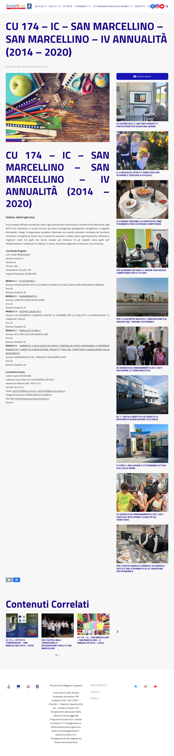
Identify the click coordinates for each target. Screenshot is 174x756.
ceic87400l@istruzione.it (24, 391)
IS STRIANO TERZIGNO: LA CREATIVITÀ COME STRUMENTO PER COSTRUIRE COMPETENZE (139, 223)
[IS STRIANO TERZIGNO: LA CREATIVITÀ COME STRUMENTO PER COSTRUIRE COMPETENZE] (142, 182)
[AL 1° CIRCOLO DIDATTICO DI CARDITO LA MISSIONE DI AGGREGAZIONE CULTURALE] (142, 377)
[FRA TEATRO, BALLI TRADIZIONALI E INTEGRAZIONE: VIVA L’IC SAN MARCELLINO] (58, 615)
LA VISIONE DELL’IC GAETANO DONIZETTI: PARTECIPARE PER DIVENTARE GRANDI (137, 125)
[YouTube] (162, 6)
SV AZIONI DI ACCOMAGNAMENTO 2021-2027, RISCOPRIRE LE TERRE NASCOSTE (139, 369)
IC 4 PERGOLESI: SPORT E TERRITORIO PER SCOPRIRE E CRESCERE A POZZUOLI (137, 174)
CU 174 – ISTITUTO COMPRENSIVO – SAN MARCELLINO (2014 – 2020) (20, 642)
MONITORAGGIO (98, 685)
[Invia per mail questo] (9, 580)
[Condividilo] (16, 580)
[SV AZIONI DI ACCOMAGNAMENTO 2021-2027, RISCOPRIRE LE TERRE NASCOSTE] (142, 328)
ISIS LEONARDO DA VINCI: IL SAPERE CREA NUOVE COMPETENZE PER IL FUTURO (141, 271)
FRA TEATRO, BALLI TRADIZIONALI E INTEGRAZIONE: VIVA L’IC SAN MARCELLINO (56, 644)
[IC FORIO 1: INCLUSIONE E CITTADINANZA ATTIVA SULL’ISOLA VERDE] (142, 426)
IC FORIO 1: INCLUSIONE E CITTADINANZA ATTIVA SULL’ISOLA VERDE (141, 467)
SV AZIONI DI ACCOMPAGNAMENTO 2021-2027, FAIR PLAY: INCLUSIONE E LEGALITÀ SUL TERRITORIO (140, 517)
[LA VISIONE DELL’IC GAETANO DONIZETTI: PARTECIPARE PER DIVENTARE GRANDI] (142, 84)
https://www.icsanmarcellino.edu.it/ (32, 398)
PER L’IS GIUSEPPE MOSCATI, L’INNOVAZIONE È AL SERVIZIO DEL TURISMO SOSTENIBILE (141, 320)
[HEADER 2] (20, 6)
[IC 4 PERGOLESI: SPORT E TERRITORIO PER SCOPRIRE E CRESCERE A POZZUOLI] (142, 133)
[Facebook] (136, 686)
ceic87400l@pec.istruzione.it (51, 391)
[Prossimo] (117, 632)
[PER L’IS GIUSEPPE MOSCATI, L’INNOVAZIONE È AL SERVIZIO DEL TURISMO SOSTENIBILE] (142, 279)
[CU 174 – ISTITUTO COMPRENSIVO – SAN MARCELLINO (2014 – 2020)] (22, 615)
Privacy (94, 698)
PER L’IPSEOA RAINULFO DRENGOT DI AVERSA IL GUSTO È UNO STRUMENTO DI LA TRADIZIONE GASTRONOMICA (140, 568)
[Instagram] (145, 686)
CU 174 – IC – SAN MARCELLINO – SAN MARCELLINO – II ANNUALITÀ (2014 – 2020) (93, 640)
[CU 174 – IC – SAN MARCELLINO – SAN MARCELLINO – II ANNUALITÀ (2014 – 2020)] (93, 615)
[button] (166, 6)
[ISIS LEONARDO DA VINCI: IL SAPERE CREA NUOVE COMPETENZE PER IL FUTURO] (142, 230)
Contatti (95, 692)
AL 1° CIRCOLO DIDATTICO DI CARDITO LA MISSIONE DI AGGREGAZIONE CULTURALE (137, 418)
